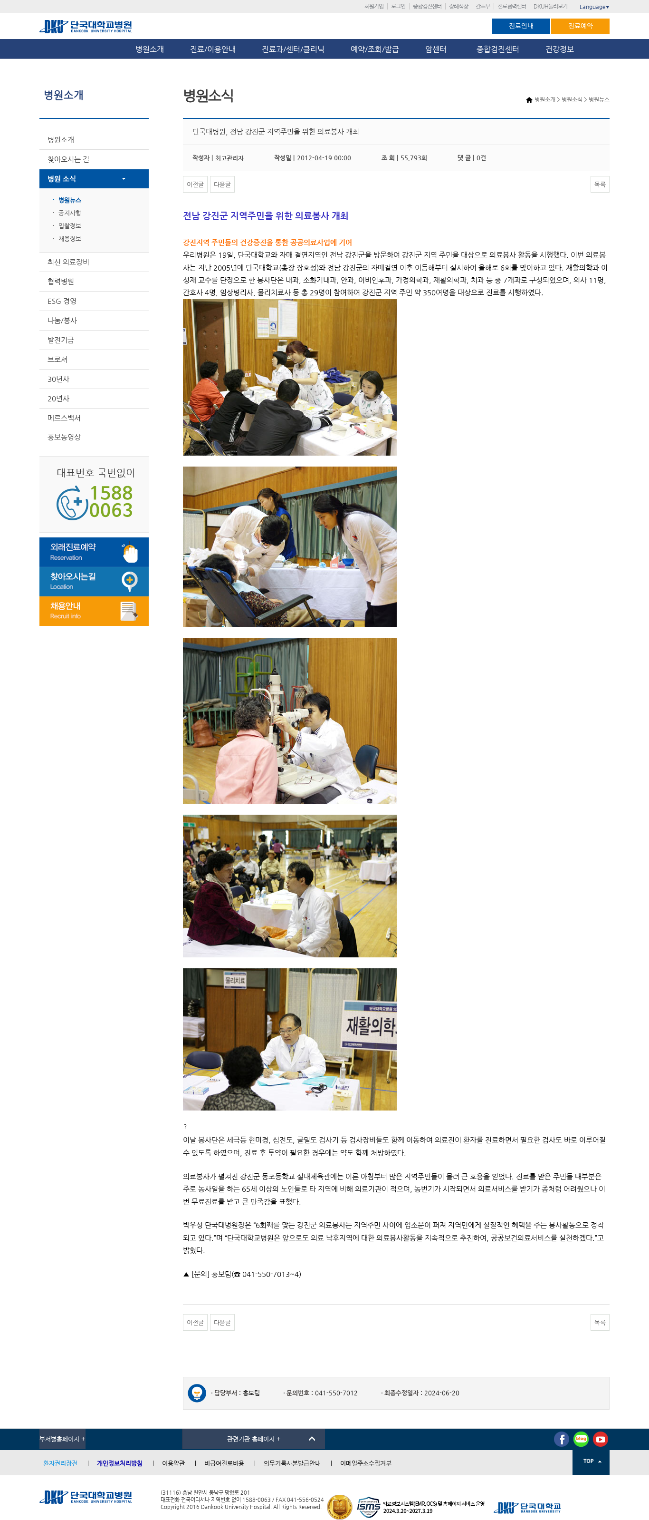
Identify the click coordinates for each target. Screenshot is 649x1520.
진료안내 (521, 25)
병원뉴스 (69, 200)
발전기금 (61, 340)
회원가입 (373, 6)
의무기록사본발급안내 (292, 1463)
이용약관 (173, 1463)
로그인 (398, 6)
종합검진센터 (427, 6)
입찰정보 (69, 225)
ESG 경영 (62, 301)
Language (595, 6)
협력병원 (61, 281)
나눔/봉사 (62, 320)
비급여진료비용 (224, 1463)
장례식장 (458, 6)
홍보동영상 (64, 437)
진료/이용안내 (213, 49)
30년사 (58, 379)
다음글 (222, 184)
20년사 (58, 398)
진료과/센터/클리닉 (293, 49)
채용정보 (69, 238)
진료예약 (580, 25)
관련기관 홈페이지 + (254, 1438)
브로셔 (57, 359)
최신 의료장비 (68, 262)
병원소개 (149, 49)
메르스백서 (64, 418)
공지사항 (69, 212)
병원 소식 (62, 179)
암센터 (437, 49)
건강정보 (559, 49)
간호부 (483, 6)
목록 (600, 184)
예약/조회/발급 (375, 49)
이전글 (195, 184)
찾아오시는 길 (68, 159)
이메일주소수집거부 (365, 1463)
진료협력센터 (511, 6)
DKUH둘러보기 (550, 6)
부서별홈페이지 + (62, 1438)
